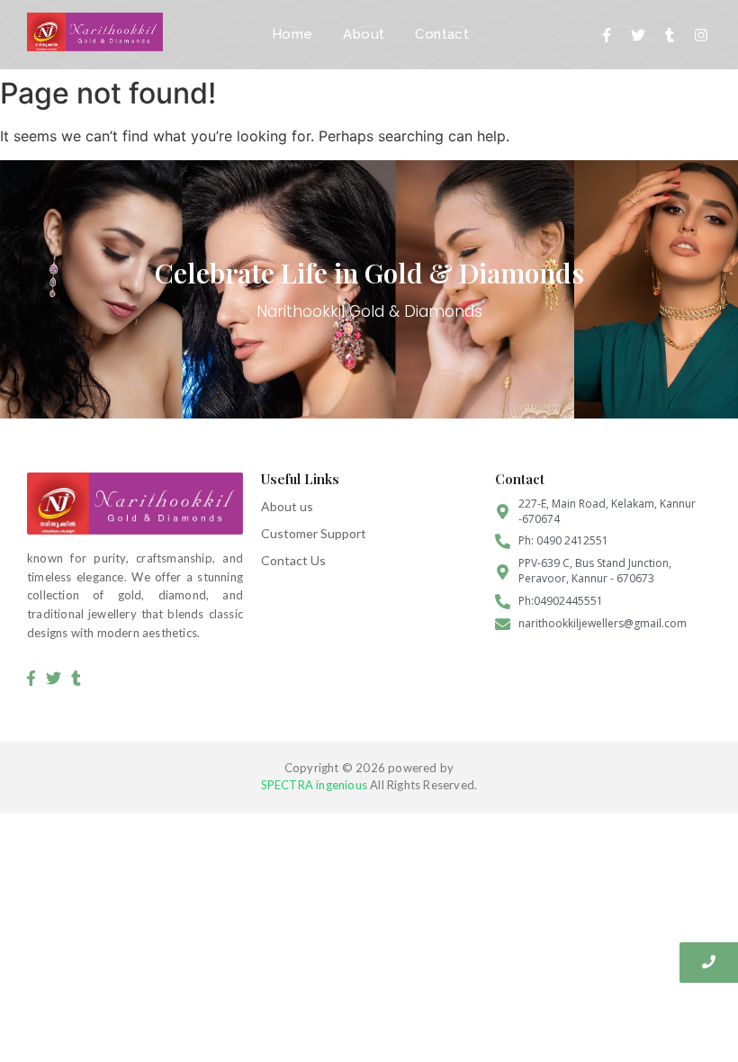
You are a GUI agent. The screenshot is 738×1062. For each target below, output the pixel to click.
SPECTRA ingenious (314, 785)
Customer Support (313, 533)
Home (292, 34)
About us (287, 506)
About (363, 34)
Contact (442, 34)
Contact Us (293, 560)
